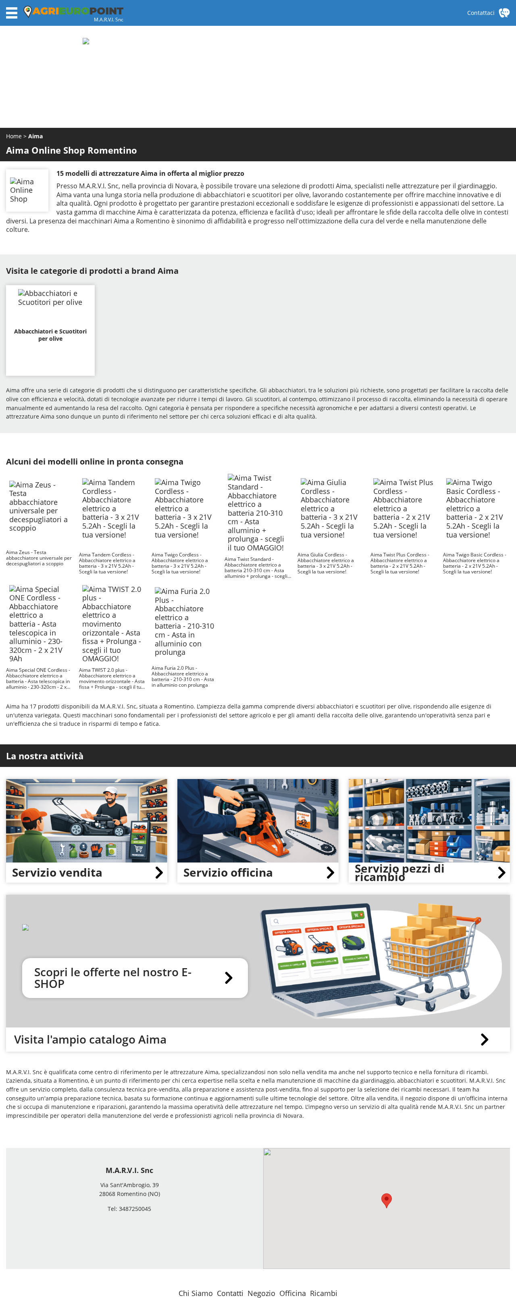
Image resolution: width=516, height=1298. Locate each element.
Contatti (230, 1293)
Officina (292, 1293)
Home (14, 136)
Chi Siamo (196, 1293)
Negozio (261, 1293)
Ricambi (323, 1293)
